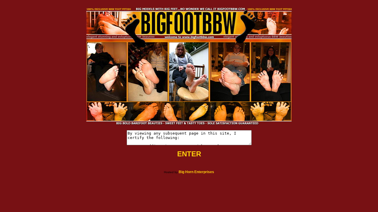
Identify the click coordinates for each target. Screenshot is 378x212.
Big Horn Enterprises (196, 172)
